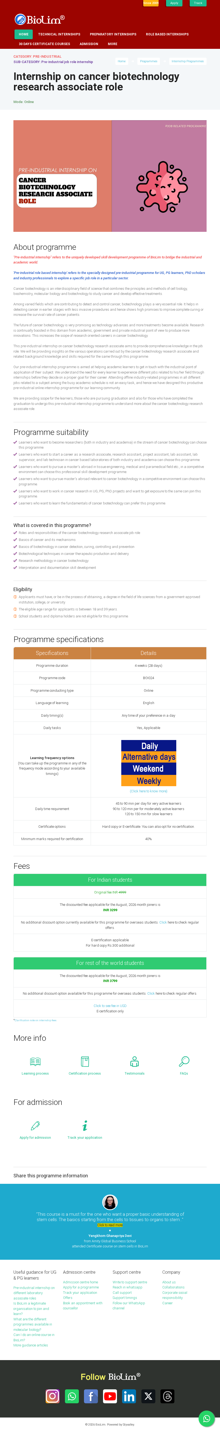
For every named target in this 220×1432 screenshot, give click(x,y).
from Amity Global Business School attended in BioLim (110, 1241)
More (112, 44)
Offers (67, 1298)
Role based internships (167, 34)
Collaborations (173, 1287)
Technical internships (59, 34)
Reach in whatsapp (127, 1287)
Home (23, 34)
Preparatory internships (113, 34)
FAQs (184, 1073)
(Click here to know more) (148, 791)
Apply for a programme (81, 1287)
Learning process (35, 1073)
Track (198, 3)
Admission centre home (80, 1282)
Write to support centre (130, 1282)
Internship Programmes (188, 61)
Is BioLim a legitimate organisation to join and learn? (31, 1308)
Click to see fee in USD (110, 1006)
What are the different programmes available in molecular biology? (32, 1324)
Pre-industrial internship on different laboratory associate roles (34, 1293)
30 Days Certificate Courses (44, 44)
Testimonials (134, 1073)
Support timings (125, 1298)
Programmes (148, 61)
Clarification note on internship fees (35, 1020)
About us (169, 1282)
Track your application (84, 1138)
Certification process (85, 1073)
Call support (122, 1293)
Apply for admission (35, 1138)
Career (167, 1303)
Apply (174, 3)
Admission (89, 44)
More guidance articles (30, 1345)
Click (163, 922)
